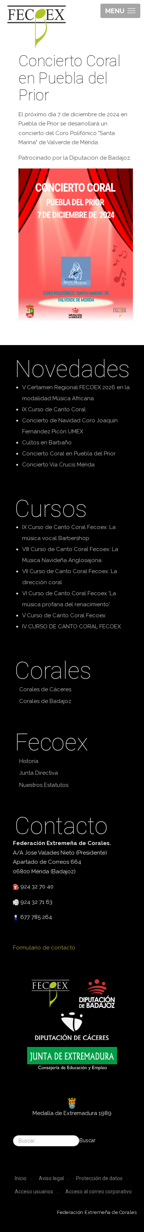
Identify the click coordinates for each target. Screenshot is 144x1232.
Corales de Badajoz (45, 701)
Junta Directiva (38, 773)
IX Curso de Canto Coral (54, 409)
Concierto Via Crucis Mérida (58, 464)
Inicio (21, 1178)
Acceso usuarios (34, 1191)
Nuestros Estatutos (43, 785)
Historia (28, 761)
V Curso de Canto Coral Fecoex (64, 615)
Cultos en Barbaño (47, 442)
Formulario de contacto (44, 947)
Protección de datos (99, 1178)
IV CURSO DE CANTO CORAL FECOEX (71, 626)
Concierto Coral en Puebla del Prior (69, 453)
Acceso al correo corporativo (98, 1191)
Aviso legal (51, 1178)
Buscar (87, 1140)
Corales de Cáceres (45, 689)
